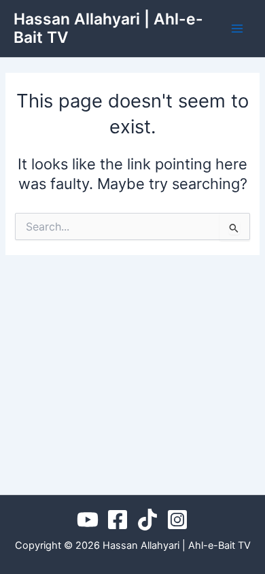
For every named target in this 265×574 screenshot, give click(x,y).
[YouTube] (88, 519)
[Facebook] (117, 519)
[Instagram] (177, 519)
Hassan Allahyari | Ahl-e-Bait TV (108, 28)
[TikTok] (147, 519)
